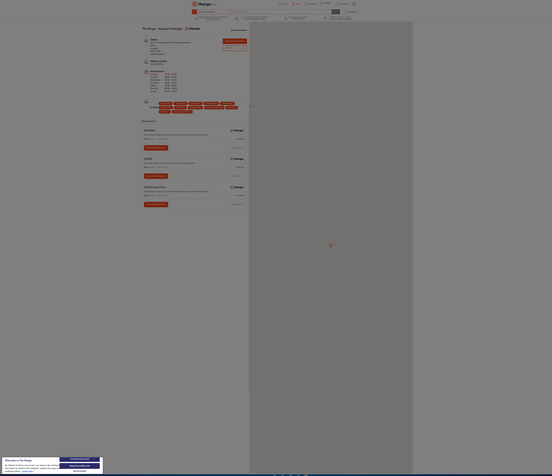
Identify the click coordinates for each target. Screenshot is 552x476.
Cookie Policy (28, 471)
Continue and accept (79, 459)
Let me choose (79, 471)
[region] (52, 465)
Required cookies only (80, 466)
